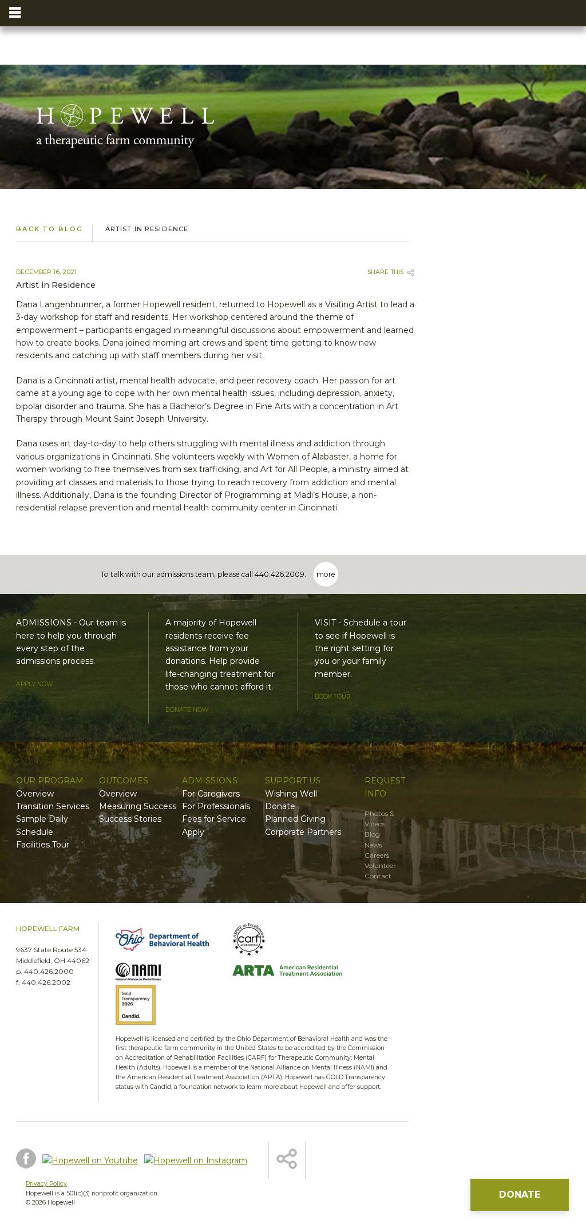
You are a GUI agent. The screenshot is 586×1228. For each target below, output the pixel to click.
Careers (377, 855)
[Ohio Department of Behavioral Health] (171, 941)
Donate (280, 806)
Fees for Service (214, 819)
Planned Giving (295, 819)
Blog (372, 834)
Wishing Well (291, 794)
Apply (193, 832)
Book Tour (333, 696)
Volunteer (380, 865)
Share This (385, 272)
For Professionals (216, 806)
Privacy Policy (46, 1183)
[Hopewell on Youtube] (90, 1160)
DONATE (519, 1194)
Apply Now (34, 684)
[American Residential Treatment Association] (287, 972)
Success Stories (130, 819)
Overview (35, 794)
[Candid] (171, 1006)
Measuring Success (137, 806)
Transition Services (52, 806)
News (373, 845)
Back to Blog (49, 229)
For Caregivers (211, 794)
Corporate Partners (303, 832)
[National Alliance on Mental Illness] (171, 972)
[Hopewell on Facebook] (26, 1160)
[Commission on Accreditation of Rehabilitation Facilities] (287, 941)
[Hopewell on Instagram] (195, 1160)
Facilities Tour (42, 844)
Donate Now (187, 710)
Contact (378, 876)
